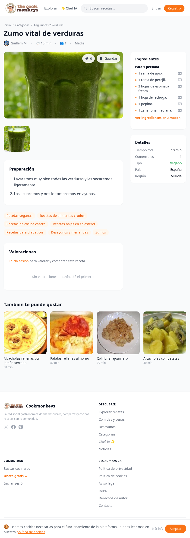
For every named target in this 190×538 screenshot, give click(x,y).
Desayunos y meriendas (69, 232)
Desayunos (107, 427)
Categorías (22, 25)
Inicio (7, 25)
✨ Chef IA (69, 8)
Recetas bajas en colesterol (74, 224)
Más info (157, 529)
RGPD (103, 490)
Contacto (105, 505)
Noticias (105, 449)
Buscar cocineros (17, 468)
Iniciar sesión (14, 483)
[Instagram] (6, 427)
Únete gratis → (16, 476)
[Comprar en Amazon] (180, 73)
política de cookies (31, 532)
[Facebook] (13, 427)
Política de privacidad (115, 468)
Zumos (100, 232)
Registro (174, 8)
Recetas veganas (19, 215)
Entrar (156, 8)
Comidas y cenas (112, 419)
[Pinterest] (21, 427)
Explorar (50, 8)
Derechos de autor (113, 498)
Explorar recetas (111, 412)
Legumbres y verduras (48, 25)
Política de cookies (113, 476)
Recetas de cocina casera (25, 224)
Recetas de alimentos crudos (62, 215)
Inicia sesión (19, 261)
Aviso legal (107, 483)
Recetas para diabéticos (25, 232)
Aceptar (176, 528)
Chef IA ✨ (107, 441)
